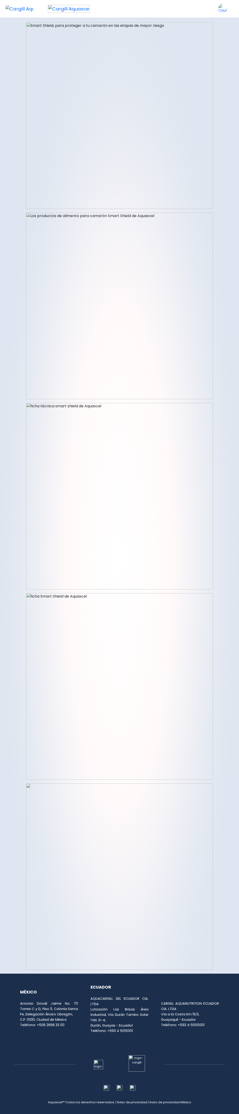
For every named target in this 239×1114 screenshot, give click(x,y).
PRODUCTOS (133, 7)
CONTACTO (189, 7)
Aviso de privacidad (132, 1102)
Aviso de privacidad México (170, 1102)
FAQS (208, 7)
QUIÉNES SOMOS (107, 9)
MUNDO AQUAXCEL (161, 9)
